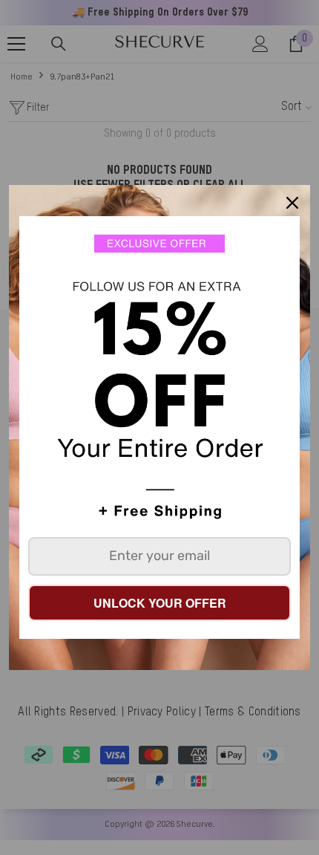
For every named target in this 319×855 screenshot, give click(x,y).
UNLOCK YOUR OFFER (159, 602)
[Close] (292, 203)
